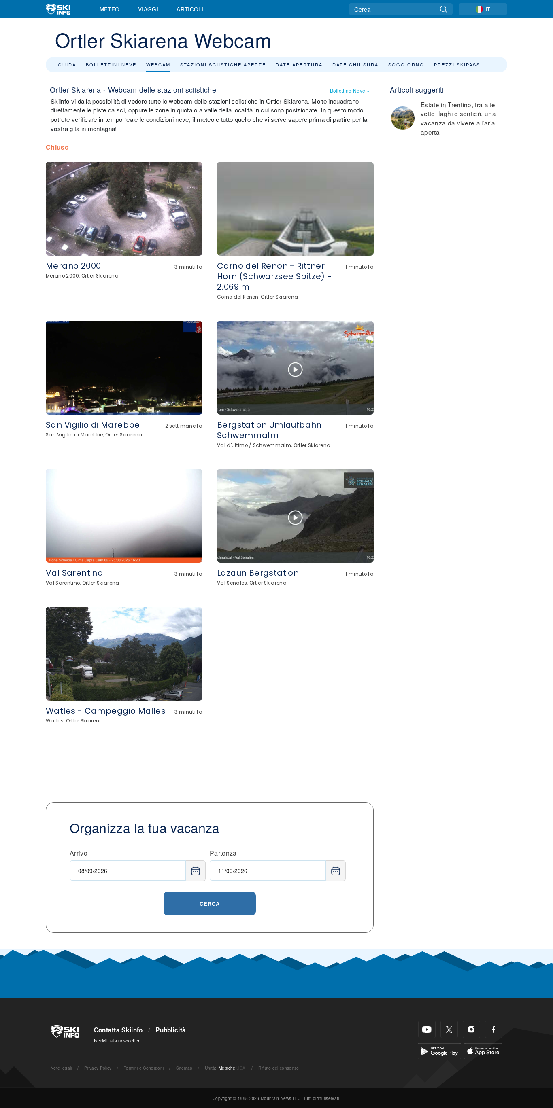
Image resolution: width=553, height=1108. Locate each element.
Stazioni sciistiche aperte (223, 64)
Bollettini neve (111, 64)
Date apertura (299, 64)
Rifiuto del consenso (278, 1068)
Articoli (190, 9)
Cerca (210, 903)
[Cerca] (443, 9)
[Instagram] (471, 1029)
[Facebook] (493, 1029)
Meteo (110, 9)
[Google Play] (439, 1050)
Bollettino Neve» (350, 90)
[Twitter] (449, 1029)
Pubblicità (170, 1029)
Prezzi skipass (457, 64)
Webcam (158, 64)
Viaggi (148, 9)
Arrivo (78, 853)
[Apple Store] (483, 1050)
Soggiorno (406, 64)
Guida (67, 64)
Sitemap (184, 1068)
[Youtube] (427, 1029)
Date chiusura (355, 64)
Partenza (223, 853)
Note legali (61, 1068)
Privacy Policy (97, 1068)
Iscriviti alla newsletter (117, 1040)
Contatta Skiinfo (118, 1029)
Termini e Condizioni (144, 1068)
